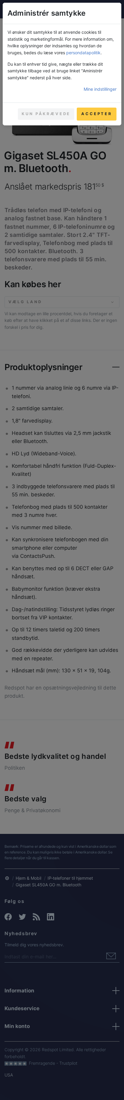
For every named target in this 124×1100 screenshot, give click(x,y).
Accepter (96, 114)
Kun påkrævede (46, 114)
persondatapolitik (83, 52)
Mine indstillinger (100, 89)
